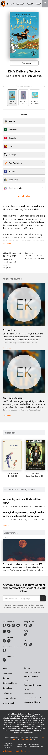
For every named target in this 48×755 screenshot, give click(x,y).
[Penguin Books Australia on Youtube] (18, 625)
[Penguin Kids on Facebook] (25, 625)
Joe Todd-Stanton (32, 75)
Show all (6, 525)
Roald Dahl (12, 476)
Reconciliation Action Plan (33, 698)
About (5, 668)
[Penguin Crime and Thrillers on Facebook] (4, 650)
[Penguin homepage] (3, 4)
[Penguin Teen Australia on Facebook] (4, 641)
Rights (26, 681)
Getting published (10, 683)
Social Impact (8, 703)
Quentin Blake (40, 476)
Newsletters (7, 688)
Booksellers (7, 673)
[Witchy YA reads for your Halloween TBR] (24, 550)
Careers (27, 668)
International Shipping (32, 702)
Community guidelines (32, 672)
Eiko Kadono (13, 75)
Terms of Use (27, 607)
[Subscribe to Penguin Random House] (43, 598)
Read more (7, 243)
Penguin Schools (9, 698)
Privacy (26, 689)
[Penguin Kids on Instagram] (30, 625)
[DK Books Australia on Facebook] (25, 644)
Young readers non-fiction (34, 258)
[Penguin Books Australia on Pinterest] (13, 625)
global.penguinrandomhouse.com (16, 751)
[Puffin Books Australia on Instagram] (25, 634)
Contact (6, 678)
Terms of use (29, 693)
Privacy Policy (39, 607)
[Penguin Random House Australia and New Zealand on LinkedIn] (4, 631)
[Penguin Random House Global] (10, 745)
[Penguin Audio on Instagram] (4, 660)
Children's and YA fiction (33, 255)
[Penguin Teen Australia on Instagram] (8, 641)
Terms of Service (25, 739)
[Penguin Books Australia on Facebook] (4, 625)
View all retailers (24, 196)
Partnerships (7, 693)
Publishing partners (31, 676)
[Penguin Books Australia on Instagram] (8, 625)
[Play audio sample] (12, 63)
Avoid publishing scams (32, 685)
